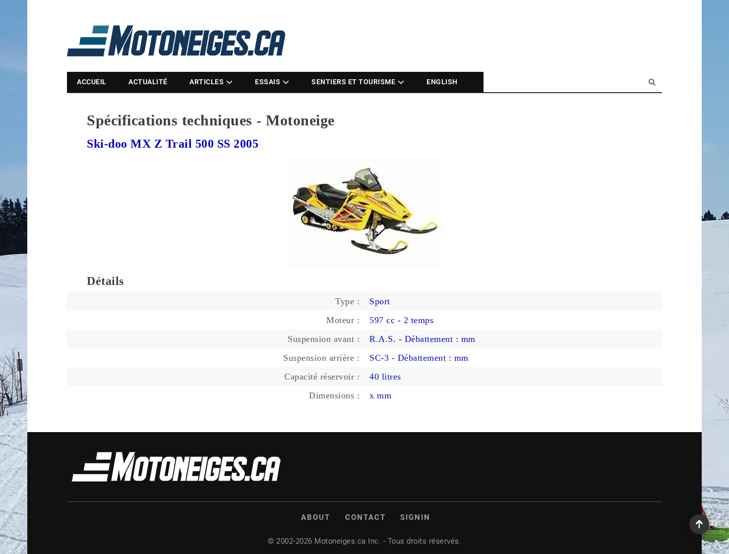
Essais (267, 82)
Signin (415, 517)
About (315, 517)
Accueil (92, 82)
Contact (365, 517)
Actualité (148, 82)
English (442, 82)
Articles (206, 82)
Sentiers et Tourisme (353, 82)
